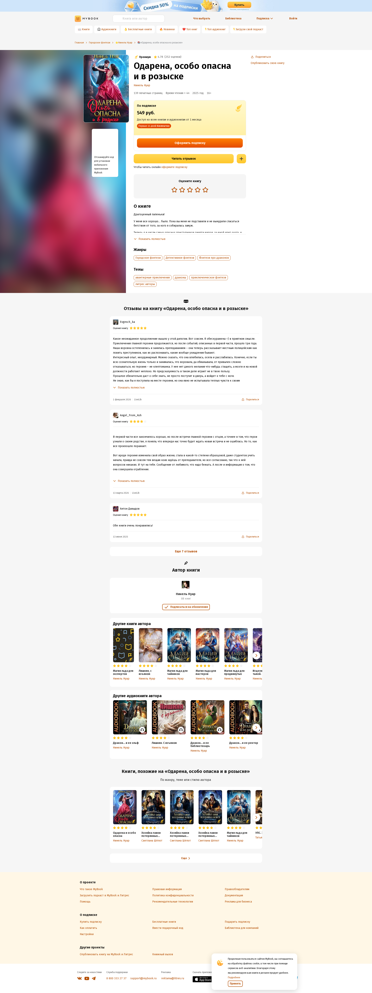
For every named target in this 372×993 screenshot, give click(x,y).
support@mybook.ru (143, 978)
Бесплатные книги (140, 29)
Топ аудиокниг (216, 29)
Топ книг (191, 29)
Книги (86, 29)
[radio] (174, 190)
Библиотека (233, 18)
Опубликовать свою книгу (267, 63)
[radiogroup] (189, 190)
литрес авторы (145, 284)
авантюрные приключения (152, 277)
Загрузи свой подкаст (249, 29)
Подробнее (234, 977)
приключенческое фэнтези (208, 277)
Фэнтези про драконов (214, 257)
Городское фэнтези (148, 257)
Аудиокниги (108, 29)
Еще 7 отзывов (186, 551)
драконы (180, 277)
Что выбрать (201, 18)
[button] (256, 655)
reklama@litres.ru (172, 978)
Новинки (169, 29)
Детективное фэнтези (180, 257)
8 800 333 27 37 (116, 978)
